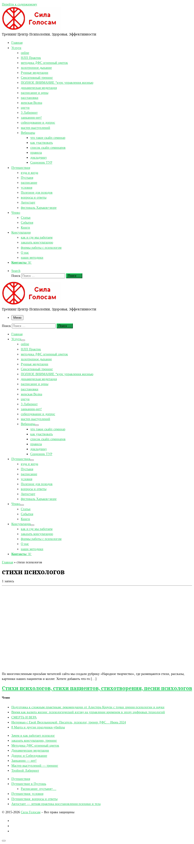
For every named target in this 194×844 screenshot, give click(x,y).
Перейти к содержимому (19, 4)
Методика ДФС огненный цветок (35, 745)
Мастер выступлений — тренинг (34, 765)
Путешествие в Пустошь (28, 784)
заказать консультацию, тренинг (34, 740)
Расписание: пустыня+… (38, 789)
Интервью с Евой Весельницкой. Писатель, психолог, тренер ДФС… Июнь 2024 (68, 722)
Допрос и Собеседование (29, 755)
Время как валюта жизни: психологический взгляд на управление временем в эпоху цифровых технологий (88, 712)
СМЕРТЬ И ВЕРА (24, 717)
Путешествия (20, 779)
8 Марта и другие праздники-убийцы (38, 727)
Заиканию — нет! (24, 760)
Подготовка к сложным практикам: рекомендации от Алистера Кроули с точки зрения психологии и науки (87, 707)
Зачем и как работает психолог (33, 735)
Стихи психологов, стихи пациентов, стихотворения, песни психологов (97, 688)
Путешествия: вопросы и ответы (34, 799)
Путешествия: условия (27, 794)
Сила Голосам (30, 812)
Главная (7, 562)
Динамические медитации (30, 750)
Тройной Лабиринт (25, 770)
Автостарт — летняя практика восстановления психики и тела (56, 804)
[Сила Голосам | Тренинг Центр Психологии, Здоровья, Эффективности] (31, 29)
